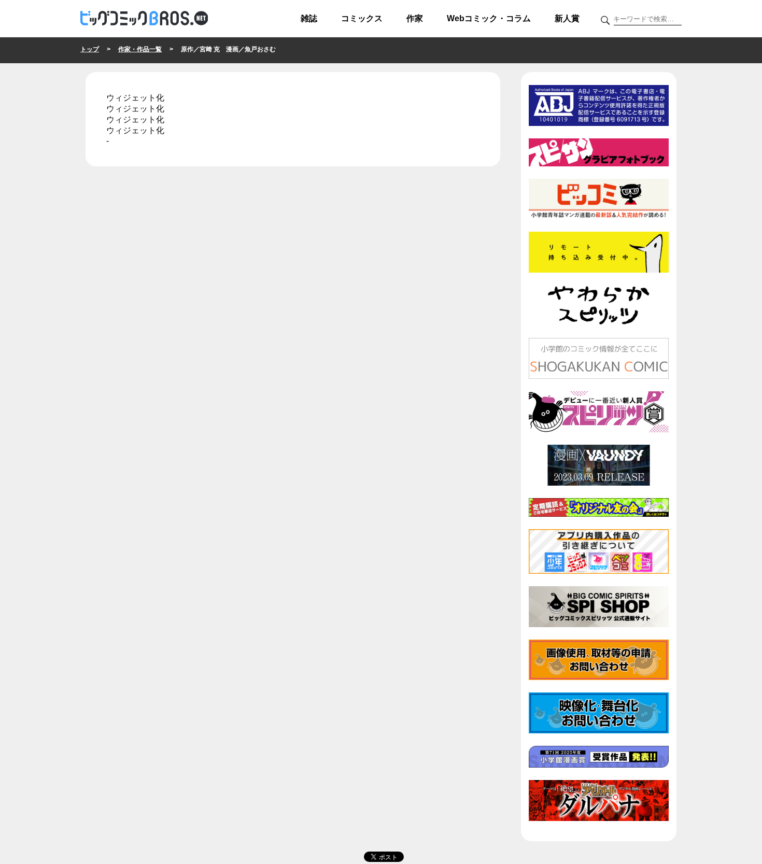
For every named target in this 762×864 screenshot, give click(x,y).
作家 (414, 18)
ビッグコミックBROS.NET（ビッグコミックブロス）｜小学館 (144, 18)
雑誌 (309, 18)
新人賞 (567, 18)
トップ (89, 49)
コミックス (362, 18)
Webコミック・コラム (489, 18)
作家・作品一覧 (140, 49)
